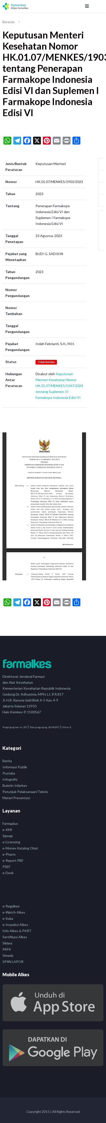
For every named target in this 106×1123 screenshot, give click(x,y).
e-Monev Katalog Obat (20, 848)
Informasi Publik (14, 767)
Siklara (7, 943)
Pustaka (8, 773)
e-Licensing (11, 842)
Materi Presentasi (16, 798)
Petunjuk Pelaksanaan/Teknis (25, 792)
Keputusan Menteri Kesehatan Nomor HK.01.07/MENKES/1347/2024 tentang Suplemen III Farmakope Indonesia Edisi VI (59, 386)
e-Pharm (9, 854)
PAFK (6, 949)
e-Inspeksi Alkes (15, 924)
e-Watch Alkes (13, 912)
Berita (7, 761)
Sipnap (7, 836)
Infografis (10, 779)
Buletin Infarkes (14, 785)
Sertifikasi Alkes (14, 937)
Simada (7, 955)
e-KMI (7, 830)
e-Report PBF (12, 860)
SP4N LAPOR (12, 961)
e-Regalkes (11, 906)
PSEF (6, 867)
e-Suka (7, 918)
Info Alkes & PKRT (17, 931)
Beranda (8, 22)
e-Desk (8, 873)
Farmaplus (10, 823)
